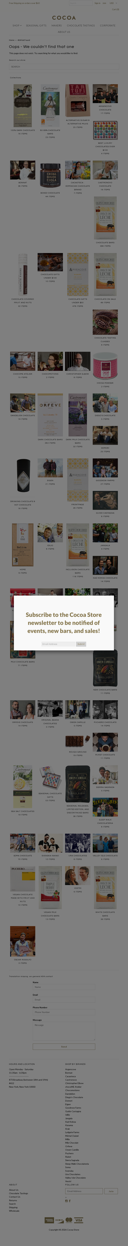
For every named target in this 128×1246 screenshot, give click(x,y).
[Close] (114, 595)
